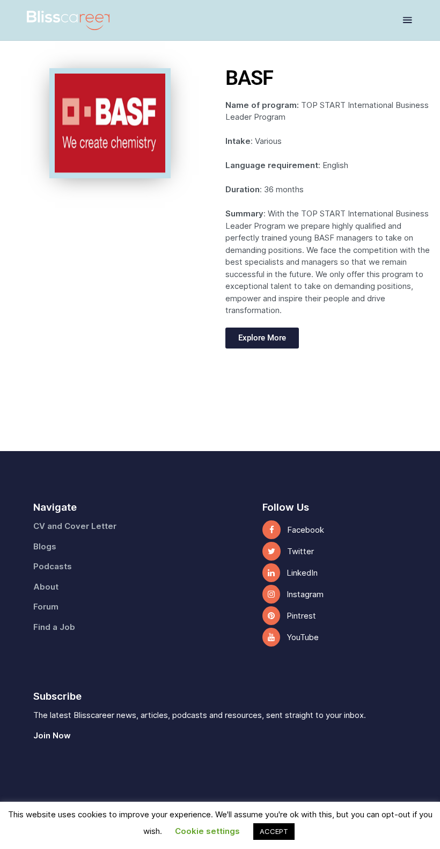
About (45, 587)
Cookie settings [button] (207, 831)
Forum (45, 607)
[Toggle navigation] (407, 20)
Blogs (44, 547)
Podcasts (52, 566)
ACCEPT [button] (274, 831)
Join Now (52, 736)
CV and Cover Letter (74, 526)
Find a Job (54, 627)
